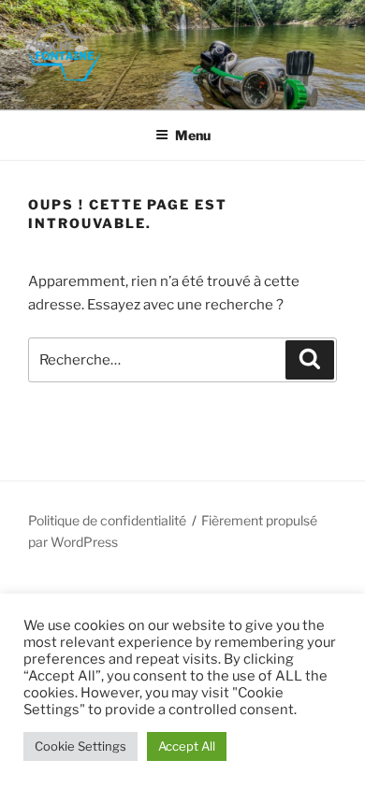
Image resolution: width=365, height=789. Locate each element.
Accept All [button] (186, 746)
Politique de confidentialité (107, 520)
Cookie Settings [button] (80, 746)
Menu (193, 135)
